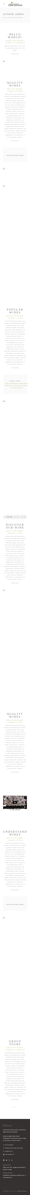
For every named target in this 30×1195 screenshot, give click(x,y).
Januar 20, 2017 (7, 1165)
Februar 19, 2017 (11, 316)
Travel (23, 1049)
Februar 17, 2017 (11, 531)
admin (21, 40)
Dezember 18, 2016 (7, 1173)
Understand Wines (15, 833)
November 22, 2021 (11, 40)
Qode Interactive (12, 1191)
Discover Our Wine (15, 526)
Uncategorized (20, 42)
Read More (15, 54)
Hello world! (15, 36)
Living (18, 1049)
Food (20, 318)
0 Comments (11, 722)
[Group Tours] (15, 976)
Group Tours (15, 1043)
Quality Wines (15, 84)
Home (4, 17)
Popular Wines (15, 311)
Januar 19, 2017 (11, 1047)
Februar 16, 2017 (11, 720)
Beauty (21, 91)
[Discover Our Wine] (15, 460)
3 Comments (10, 91)
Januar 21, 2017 (11, 838)
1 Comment (8, 42)
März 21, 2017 (11, 89)
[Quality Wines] (15, 69)
